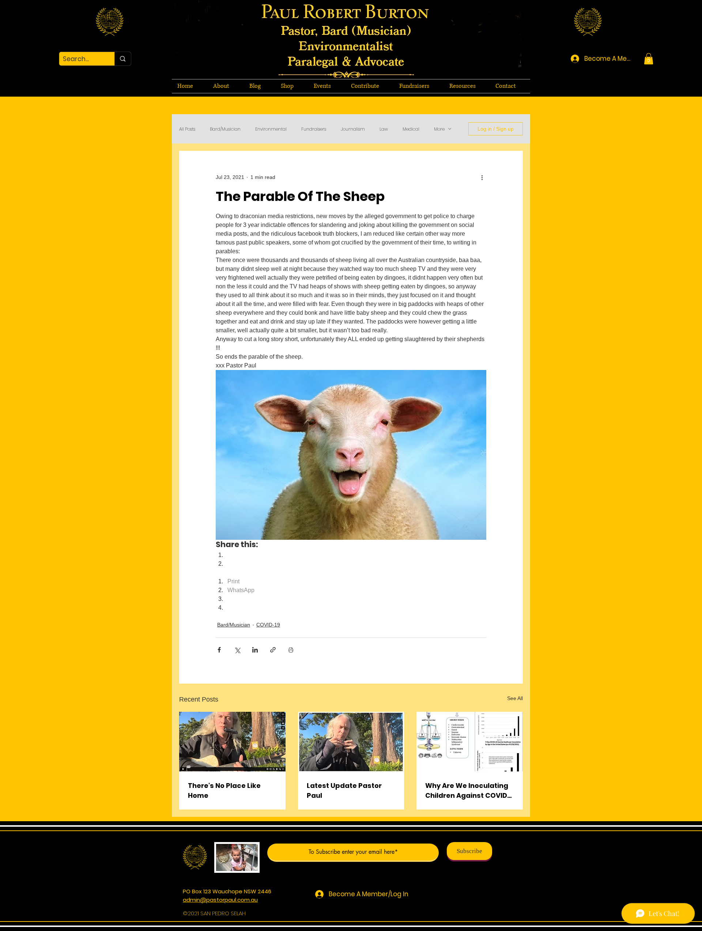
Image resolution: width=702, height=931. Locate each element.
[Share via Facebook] (219, 649)
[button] (648, 58)
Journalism (353, 129)
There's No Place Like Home (224, 790)
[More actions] (482, 177)
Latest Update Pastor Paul (344, 790)
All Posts (187, 129)
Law (384, 129)
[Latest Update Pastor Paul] (351, 742)
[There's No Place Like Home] (232, 741)
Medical (411, 129)
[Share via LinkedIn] (255, 649)
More (439, 129)
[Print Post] (290, 649)
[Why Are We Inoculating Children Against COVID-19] (469, 741)
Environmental (271, 129)
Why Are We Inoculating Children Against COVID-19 (468, 790)
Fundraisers (313, 129)
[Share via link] (272, 649)
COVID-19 (268, 625)
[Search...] (122, 59)
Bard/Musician (225, 129)
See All (515, 698)
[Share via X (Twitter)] (237, 649)
